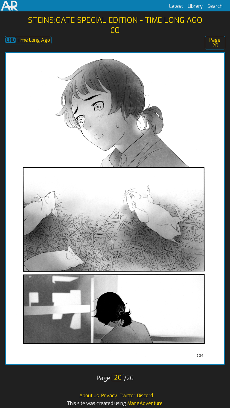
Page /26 (115, 378)
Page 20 (214, 42)
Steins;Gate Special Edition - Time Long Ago (115, 20)
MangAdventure (145, 403)
